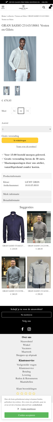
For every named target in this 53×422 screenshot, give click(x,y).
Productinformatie (12, 176)
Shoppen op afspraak (26, 355)
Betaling (26, 371)
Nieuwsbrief (27, 341)
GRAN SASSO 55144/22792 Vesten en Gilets (14, 246)
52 (21, 111)
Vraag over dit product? (26, 146)
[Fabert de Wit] (26, 7)
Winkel (26, 344)
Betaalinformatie (11, 200)
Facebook (23, 329)
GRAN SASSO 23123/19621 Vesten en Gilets (39, 246)
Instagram (29, 329)
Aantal (5, 122)
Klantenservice (26, 368)
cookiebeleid (37, 405)
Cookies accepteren (26, 415)
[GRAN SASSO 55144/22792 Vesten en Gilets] (14, 227)
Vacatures (26, 348)
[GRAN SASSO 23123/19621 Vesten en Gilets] (39, 227)
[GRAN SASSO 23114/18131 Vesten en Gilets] (39, 272)
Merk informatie (11, 194)
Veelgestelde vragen (26, 364)
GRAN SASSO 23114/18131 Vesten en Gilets (39, 291)
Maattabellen (26, 381)
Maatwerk (26, 351)
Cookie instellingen (28, 409)
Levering (26, 374)
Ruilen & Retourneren (27, 378)
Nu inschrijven (26, 314)
